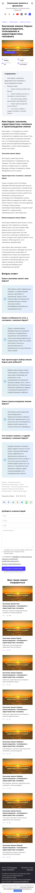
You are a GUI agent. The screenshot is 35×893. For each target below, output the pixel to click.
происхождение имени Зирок (13, 489)
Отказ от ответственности (11, 564)
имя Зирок (6, 487)
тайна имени (7, 491)
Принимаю (18, 890)
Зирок (5, 482)
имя (22, 484)
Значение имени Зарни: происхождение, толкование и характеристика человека (15, 640)
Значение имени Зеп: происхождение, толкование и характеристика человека (15, 606)
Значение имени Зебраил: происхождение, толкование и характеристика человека (15, 744)
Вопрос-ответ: (12, 86)
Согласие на (17, 559)
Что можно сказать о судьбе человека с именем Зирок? (16, 111)
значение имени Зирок (11, 484)
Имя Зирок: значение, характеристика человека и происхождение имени (14, 80)
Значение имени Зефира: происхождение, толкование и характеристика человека (15, 778)
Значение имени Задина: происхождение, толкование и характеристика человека (15, 709)
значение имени (15, 482)
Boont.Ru (30, 869)
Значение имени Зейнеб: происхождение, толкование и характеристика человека (15, 848)
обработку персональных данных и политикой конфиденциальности (17, 559)
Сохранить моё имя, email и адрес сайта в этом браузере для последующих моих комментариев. (18, 551)
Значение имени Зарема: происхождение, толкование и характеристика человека (15, 675)
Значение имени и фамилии (17, 4)
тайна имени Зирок (20, 491)
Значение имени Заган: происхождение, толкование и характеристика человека (15, 813)
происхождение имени (20, 487)
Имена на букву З (10, 52)
